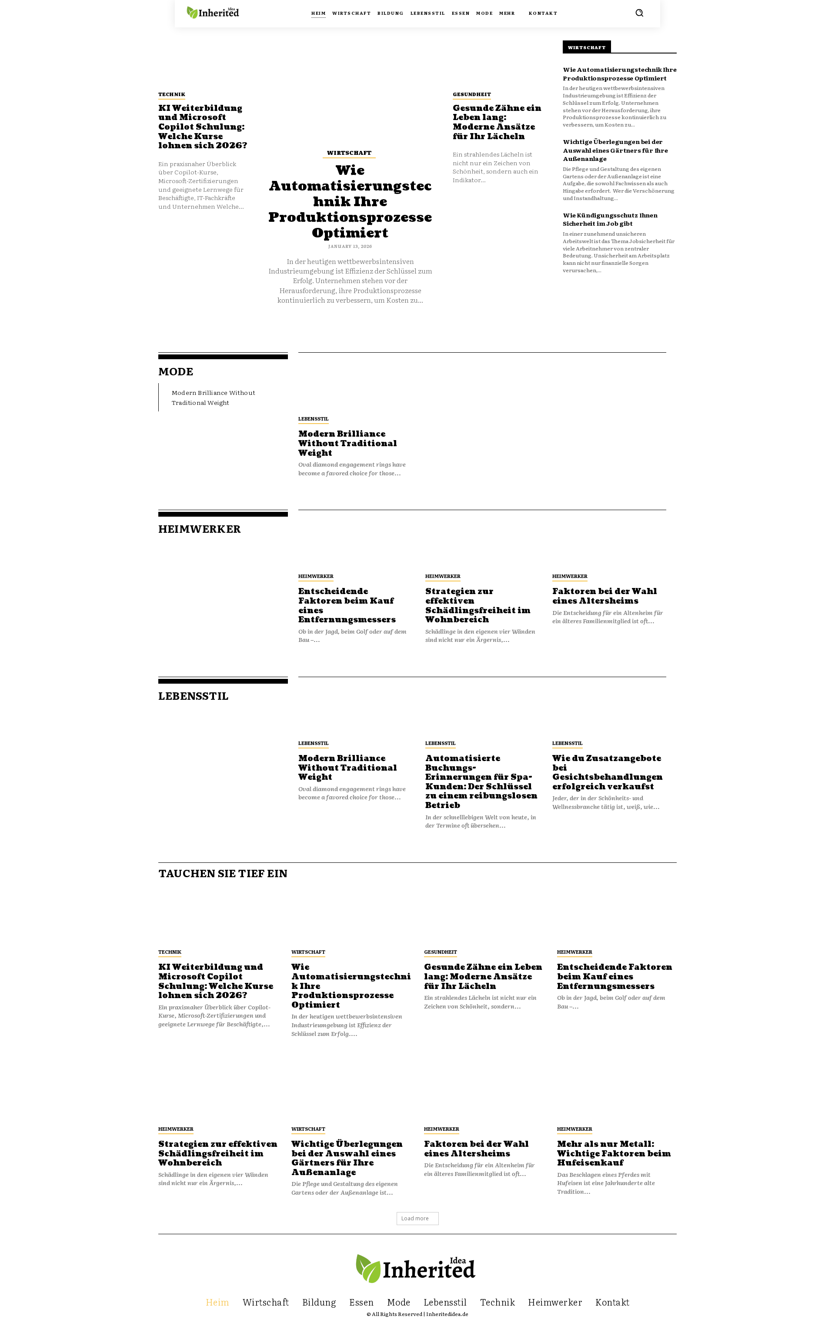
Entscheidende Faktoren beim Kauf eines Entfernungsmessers (347, 605)
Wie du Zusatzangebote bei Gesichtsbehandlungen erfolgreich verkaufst (607, 772)
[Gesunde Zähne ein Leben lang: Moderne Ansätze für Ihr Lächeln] (497, 62)
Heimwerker (316, 575)
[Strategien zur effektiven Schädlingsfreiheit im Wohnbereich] (482, 538)
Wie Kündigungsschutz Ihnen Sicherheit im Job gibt (610, 219)
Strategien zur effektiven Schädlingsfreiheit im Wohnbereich (478, 605)
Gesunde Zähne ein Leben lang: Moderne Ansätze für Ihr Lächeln (497, 122)
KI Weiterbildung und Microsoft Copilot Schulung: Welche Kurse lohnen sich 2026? (202, 127)
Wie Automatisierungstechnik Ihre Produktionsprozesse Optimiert (350, 201)
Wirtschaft (349, 152)
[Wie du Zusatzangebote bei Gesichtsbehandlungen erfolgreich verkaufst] (609, 705)
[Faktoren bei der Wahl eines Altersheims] (609, 538)
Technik (171, 93)
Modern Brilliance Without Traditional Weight (347, 443)
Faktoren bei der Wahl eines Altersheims (604, 596)
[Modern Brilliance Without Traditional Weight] (355, 381)
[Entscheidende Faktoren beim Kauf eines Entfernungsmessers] (355, 538)
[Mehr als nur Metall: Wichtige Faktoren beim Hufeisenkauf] (617, 1090)
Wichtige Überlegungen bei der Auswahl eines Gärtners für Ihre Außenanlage (615, 150)
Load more (415, 1218)
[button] (639, 12)
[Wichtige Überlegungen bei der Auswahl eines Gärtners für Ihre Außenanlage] (351, 1090)
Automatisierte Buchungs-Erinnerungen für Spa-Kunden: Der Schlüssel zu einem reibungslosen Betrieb (481, 782)
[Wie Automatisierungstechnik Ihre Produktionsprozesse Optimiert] (350, 87)
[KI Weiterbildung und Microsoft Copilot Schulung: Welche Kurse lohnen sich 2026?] (203, 62)
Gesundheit (472, 93)
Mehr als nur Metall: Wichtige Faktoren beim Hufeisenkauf (614, 1154)
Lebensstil (313, 418)
